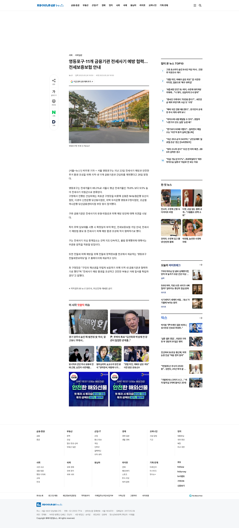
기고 (151, 440)
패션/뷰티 (125, 471)
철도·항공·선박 (72, 443)
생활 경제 (125, 440)
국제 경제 (70, 467)
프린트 (54, 105)
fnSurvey (181, 471)
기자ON (180, 481)
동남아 (133, 5)
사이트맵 (145, 495)
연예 (123, 467)
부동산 (86, 5)
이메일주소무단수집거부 (104, 495)
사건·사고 (40, 467)
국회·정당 (181, 440)
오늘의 (170, 265)
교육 (38, 478)
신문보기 (181, 486)
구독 (53, 116)
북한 (179, 443)
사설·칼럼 (153, 436)
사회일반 (78, 55)
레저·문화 (125, 482)
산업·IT (95, 5)
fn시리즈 (153, 471)
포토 (179, 462)
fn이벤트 (181, 476)
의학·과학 (98, 454)
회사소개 (40, 495)
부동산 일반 (71, 447)
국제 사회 (70, 474)
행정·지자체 (41, 474)
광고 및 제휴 (53, 495)
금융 (38, 436)
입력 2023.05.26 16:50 (84, 75)
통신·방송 (98, 440)
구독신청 (121, 495)
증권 (38, 440)
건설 (68, 440)
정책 (68, 436)
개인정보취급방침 (69, 495)
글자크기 (54, 95)
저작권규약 (85, 495)
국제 (125, 5)
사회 (118, 5)
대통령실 (180, 436)
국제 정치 (70, 471)
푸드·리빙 (125, 478)
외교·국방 (181, 447)
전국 (38, 482)
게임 (96, 443)
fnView (180, 467)
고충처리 (133, 495)
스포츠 (124, 474)
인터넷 (96, 447)
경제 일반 (125, 436)
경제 (104, 5)
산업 (96, 436)
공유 (53, 84)
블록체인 (97, 451)
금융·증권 (75, 5)
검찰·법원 (40, 471)
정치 (111, 5)
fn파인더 (153, 467)
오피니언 (152, 5)
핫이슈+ (153, 474)
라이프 (142, 5)
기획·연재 (164, 5)
